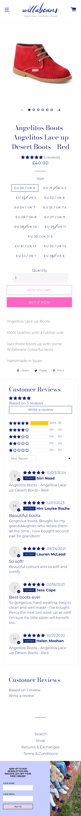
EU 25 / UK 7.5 (54, 207)
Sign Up (18, 806)
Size (40, 178)
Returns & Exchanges (40, 747)
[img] (34, 472)
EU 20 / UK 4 (25, 188)
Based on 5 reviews (26, 403)
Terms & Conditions (40, 753)
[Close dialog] (78, 763)
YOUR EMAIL (9, 794)
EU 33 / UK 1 (26, 256)
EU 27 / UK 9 (54, 217)
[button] (32, 157)
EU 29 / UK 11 (55, 226)
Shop (40, 740)
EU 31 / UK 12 (25, 246)
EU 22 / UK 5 (26, 197)
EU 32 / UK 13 (55, 246)
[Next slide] (59, 110)
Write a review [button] (40, 410)
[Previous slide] (22, 110)
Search (40, 734)
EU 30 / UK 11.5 (40, 236)
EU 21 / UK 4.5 (55, 188)
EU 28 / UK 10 (25, 226)
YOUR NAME (8, 783)
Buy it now (39, 302)
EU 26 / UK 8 (26, 217)
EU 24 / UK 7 (25, 207)
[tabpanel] (40, 58)
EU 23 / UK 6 (54, 197)
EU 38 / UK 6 (54, 256)
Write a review (21, 696)
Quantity (39, 270)
